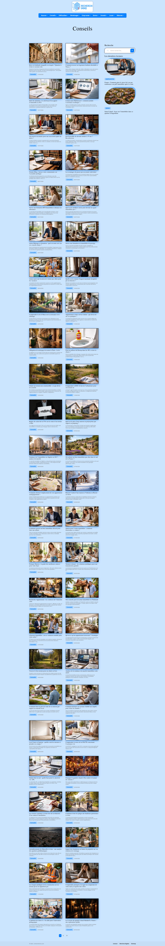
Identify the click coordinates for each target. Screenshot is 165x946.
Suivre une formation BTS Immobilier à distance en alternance (45, 208)
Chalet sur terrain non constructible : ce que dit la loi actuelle (44, 386)
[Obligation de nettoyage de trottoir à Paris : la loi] (45, 338)
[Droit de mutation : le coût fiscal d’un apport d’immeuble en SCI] (45, 89)
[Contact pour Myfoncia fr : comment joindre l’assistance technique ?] (82, 89)
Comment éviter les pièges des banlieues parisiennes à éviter (82, 814)
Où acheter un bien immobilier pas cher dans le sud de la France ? (82, 458)
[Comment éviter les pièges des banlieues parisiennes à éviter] (82, 801)
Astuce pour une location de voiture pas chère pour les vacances (45, 280)
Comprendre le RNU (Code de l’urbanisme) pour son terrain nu (81, 386)
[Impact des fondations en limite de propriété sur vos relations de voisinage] (82, 837)
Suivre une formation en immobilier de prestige (80, 243)
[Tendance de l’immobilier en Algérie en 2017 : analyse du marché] (45, 445)
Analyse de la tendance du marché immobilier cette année (82, 672)
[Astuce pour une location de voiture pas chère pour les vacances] (45, 267)
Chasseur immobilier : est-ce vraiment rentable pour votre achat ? (45, 636)
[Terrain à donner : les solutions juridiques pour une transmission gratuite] (82, 552)
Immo (108, 108)
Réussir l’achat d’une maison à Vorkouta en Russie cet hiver (81, 493)
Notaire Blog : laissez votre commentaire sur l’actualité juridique (43, 173)
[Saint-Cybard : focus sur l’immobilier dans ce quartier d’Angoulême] (120, 96)
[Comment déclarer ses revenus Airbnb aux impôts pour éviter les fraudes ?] (82, 695)
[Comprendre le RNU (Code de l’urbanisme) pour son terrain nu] (82, 374)
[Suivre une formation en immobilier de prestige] (82, 231)
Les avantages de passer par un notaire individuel (81, 172)
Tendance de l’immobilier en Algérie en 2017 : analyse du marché (43, 458)
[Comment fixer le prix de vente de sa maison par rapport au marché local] (45, 695)
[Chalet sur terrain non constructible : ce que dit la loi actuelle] (45, 374)
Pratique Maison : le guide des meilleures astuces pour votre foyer (44, 565)
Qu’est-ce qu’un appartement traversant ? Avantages (82, 635)
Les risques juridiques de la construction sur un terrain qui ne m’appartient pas (44, 885)
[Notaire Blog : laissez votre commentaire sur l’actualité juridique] (45, 160)
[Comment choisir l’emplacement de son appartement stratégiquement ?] (45, 481)
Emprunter (110, 79)
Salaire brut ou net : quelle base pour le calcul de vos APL (44, 779)
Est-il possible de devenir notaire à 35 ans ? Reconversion (79, 137)
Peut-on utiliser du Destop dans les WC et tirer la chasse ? (81, 351)
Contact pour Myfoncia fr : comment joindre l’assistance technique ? (79, 101)
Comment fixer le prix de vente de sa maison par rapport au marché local (44, 707)
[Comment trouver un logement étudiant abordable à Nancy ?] (82, 53)
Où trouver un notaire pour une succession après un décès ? (45, 137)
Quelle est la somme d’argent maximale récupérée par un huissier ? (81, 280)
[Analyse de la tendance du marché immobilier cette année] (82, 659)
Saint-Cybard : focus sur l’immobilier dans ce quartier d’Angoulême (119, 112)
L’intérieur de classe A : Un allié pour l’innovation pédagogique (45, 921)
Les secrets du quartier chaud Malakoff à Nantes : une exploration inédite (81, 921)
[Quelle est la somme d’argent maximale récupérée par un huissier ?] (82, 267)
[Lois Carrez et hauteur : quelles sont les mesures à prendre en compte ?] (45, 730)
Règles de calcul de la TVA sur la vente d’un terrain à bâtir (45, 422)
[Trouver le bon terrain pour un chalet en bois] (45, 659)
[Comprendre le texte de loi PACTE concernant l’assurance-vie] (82, 730)
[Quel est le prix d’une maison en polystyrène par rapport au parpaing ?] (82, 409)
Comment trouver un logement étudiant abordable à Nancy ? (82, 66)
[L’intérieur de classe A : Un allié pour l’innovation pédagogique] (45, 908)
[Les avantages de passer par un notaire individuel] (82, 160)
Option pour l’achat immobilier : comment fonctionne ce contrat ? (79, 529)
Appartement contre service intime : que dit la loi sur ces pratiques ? (81, 315)
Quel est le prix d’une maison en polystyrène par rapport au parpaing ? (81, 422)
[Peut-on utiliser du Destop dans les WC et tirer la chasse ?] (82, 338)
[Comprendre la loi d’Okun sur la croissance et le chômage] (45, 302)
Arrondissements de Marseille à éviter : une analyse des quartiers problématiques (45, 850)
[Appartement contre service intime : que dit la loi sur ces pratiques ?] (82, 302)
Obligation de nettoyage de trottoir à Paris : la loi (44, 350)
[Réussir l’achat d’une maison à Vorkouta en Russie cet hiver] (82, 481)
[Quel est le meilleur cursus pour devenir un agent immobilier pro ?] (82, 196)
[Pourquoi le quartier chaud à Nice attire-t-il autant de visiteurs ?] (82, 766)
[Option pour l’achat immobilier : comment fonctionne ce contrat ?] (82, 516)
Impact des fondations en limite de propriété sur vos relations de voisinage (82, 850)
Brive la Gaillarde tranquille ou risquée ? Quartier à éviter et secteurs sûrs (45, 66)
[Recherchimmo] (82, 6)
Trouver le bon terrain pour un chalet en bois (43, 671)
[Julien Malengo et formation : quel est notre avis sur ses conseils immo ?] (45, 231)
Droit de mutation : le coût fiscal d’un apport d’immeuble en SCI (43, 101)
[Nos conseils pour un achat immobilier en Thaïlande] (82, 588)
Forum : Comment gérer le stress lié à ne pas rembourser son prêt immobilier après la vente (119, 83)
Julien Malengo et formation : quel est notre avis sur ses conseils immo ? (45, 244)
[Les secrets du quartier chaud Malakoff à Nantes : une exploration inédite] (82, 908)
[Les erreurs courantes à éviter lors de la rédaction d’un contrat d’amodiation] (45, 801)
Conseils (33, 74)
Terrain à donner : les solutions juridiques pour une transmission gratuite (81, 565)
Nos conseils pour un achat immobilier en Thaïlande (82, 600)
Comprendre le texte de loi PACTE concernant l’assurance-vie (80, 743)
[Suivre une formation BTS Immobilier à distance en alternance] (45, 196)
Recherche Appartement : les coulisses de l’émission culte (45, 600)
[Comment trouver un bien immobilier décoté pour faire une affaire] (45, 516)
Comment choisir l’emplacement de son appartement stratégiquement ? (45, 493)
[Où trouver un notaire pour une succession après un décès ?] (45, 124)
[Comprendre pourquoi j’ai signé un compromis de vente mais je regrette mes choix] (82, 873)
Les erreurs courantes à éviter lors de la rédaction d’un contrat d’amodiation (44, 814)
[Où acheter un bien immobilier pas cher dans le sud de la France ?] (82, 445)
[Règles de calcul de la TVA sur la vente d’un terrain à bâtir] (45, 409)
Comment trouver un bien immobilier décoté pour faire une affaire (44, 529)
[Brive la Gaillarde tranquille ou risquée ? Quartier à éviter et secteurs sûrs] (45, 53)
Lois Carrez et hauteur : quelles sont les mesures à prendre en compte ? (45, 743)
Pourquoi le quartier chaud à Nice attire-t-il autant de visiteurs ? (81, 779)
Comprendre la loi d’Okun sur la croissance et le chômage (44, 315)
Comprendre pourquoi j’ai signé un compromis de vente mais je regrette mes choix (81, 885)
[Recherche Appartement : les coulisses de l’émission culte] (45, 588)
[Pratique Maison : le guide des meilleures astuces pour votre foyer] (45, 552)
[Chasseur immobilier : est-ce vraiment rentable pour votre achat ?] (45, 623)
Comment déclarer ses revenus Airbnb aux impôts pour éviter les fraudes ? (81, 707)
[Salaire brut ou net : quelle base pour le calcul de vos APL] (45, 766)
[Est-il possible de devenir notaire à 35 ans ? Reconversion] (82, 124)
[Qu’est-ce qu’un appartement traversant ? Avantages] (82, 623)
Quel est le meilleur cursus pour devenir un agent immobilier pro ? (81, 208)
